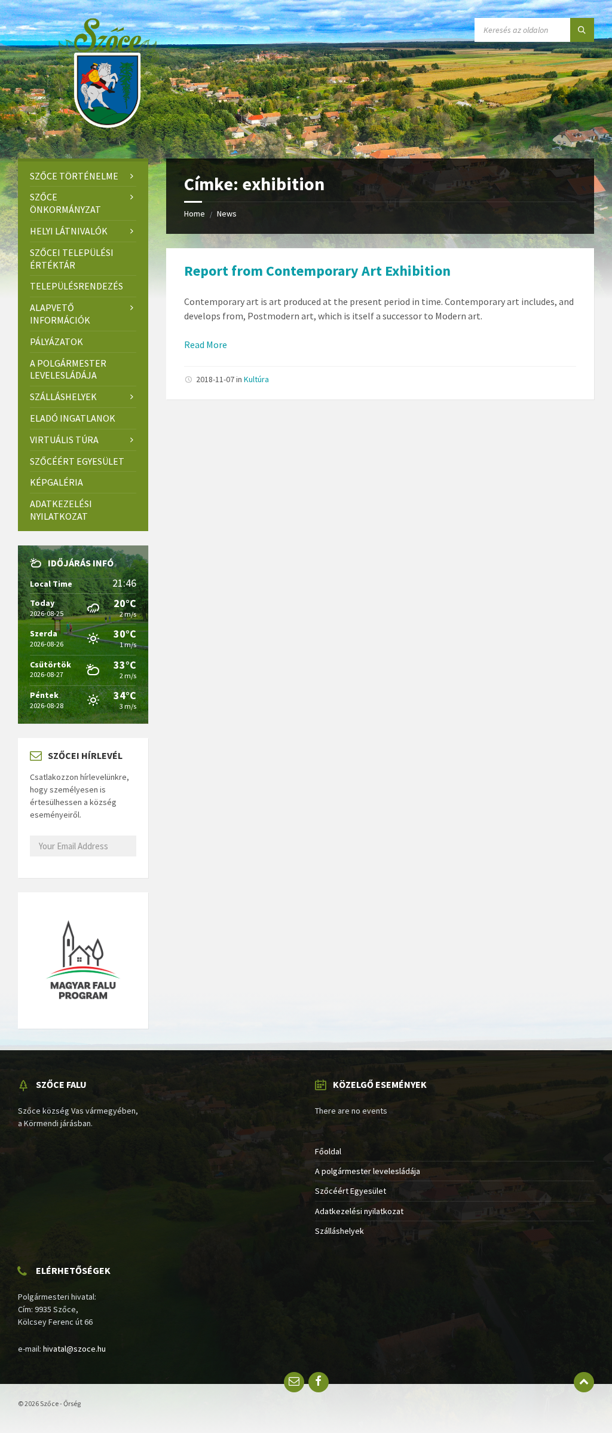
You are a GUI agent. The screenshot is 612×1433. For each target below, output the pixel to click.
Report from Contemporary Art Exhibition (317, 270)
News (227, 213)
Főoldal (328, 1151)
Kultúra (256, 379)
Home (194, 213)
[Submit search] (582, 30)
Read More (205, 344)
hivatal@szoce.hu (74, 1348)
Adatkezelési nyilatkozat (359, 1211)
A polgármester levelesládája (367, 1171)
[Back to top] (584, 1382)
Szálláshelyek (339, 1230)
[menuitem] (83, 176)
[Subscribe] (33, 864)
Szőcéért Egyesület (350, 1190)
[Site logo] (107, 135)
